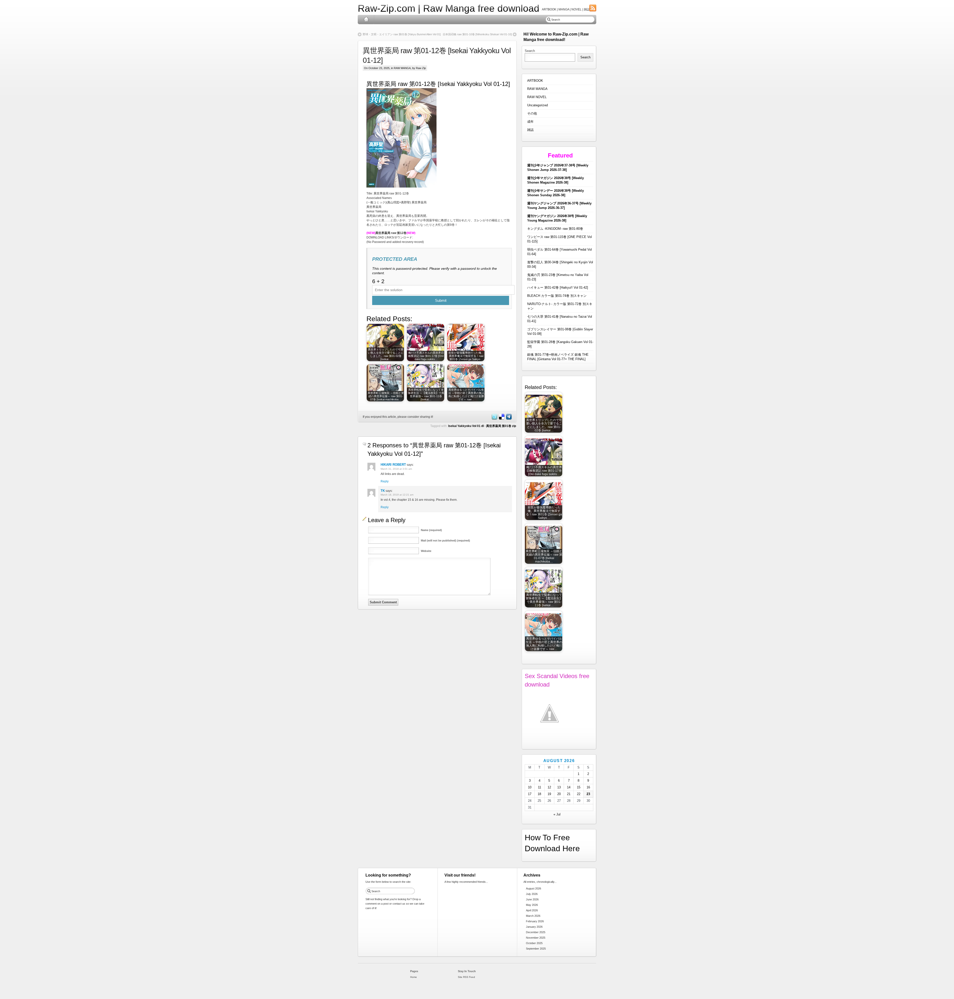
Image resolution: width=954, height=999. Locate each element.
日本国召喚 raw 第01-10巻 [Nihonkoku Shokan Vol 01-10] (477, 34)
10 (529, 787)
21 (568, 794)
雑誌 (530, 130)
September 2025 (536, 948)
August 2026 (533, 888)
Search (530, 51)
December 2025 (535, 932)
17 (529, 794)
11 (539, 787)
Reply (385, 481)
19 (549, 794)
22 (578, 794)
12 (549, 787)
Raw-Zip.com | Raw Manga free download (448, 8)
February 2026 (535, 921)
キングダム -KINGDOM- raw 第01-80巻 (555, 229)
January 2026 (534, 926)
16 (588, 787)
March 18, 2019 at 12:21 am (397, 494)
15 (578, 787)
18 (539, 794)
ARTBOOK (535, 80)
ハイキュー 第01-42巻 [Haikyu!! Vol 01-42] (557, 287)
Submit (440, 300)
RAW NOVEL (537, 97)
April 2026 (532, 910)
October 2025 (534, 943)
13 (559, 787)
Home (366, 19)
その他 (532, 113)
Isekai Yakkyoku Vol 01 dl (466, 426)
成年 (530, 121)
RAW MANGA (402, 68)
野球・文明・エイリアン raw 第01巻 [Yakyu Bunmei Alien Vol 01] (402, 34)
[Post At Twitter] (494, 419)
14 (568, 787)
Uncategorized (537, 105)
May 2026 (532, 904)
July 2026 (532, 893)
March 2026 (533, 915)
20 (559, 794)
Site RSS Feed (466, 977)
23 (588, 794)
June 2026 (532, 899)
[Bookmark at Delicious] (501, 419)
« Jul (557, 814)
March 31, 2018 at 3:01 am (396, 468)
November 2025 (535, 937)
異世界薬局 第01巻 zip (501, 426)
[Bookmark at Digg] (508, 419)
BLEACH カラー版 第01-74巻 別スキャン (557, 296)
